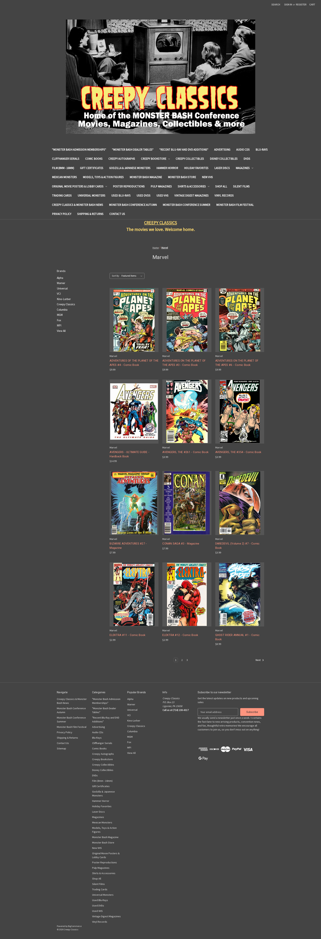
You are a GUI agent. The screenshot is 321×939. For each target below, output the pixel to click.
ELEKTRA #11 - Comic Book (127, 635)
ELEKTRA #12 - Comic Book (180, 635)
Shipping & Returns (90, 214)
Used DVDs (143, 195)
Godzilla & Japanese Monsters (129, 168)
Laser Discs (222, 168)
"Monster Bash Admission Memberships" (79, 149)
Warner (61, 283)
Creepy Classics (66, 304)
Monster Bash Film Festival (235, 205)
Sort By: (115, 275)
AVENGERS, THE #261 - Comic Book (185, 452)
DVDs (247, 158)
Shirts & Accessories (192, 186)
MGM (60, 315)
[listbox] (132, 276)
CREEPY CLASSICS (160, 223)
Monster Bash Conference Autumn (133, 205)
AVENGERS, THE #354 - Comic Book (238, 452)
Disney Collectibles (224, 158)
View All (61, 331)
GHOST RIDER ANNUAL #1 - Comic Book (237, 637)
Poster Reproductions (129, 186)
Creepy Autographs (121, 158)
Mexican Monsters (64, 177)
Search (275, 4)
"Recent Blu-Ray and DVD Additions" (183, 149)
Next (258, 660)
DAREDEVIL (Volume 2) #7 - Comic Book (237, 546)
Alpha (60, 278)
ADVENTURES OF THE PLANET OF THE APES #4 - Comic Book (134, 363)
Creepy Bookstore (153, 158)
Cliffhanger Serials (65, 158)
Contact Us (117, 214)
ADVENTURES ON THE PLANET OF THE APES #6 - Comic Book (237, 363)
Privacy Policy (61, 214)
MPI (59, 325)
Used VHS (162, 195)
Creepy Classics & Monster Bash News (77, 205)
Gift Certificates (91, 168)
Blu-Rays (262, 149)
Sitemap (61, 748)
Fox (59, 320)
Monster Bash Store (182, 177)
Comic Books (94, 158)
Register (301, 4)
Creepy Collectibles (190, 158)
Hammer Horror (167, 168)
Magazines (243, 168)
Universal (62, 288)
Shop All (221, 186)
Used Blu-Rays (121, 195)
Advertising (222, 149)
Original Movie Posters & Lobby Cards (77, 186)
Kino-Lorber (64, 299)
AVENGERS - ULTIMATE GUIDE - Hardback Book (129, 454)
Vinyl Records (224, 195)
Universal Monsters (91, 195)
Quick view (134, 316)
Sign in (288, 4)
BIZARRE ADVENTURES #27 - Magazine (128, 546)
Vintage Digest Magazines (191, 195)
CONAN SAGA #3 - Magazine (180, 543)
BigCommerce (75, 926)
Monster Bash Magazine (146, 177)
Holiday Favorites (196, 168)
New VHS (207, 177)
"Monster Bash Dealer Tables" (132, 149)
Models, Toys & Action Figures (103, 177)
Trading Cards (62, 195)
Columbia (62, 309)
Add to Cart (134, 323)
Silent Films (241, 186)
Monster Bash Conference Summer (186, 205)
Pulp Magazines (161, 186)
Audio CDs (243, 149)
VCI (59, 293)
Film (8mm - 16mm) (63, 168)
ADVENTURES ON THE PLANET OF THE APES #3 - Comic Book (184, 363)
